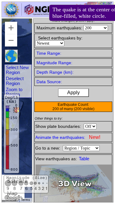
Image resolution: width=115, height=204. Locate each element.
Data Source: (49, 81)
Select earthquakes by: (60, 37)
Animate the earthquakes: (67, 137)
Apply (73, 92)
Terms (25, 200)
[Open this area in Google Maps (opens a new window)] (13, 198)
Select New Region (17, 70)
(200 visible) (84, 109)
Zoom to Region (14, 92)
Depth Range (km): (55, 72)
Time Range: (48, 53)
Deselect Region (15, 81)
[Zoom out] (11, 40)
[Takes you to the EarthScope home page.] (28, 15)
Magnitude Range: (54, 62)
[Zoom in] (11, 28)
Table (84, 158)
